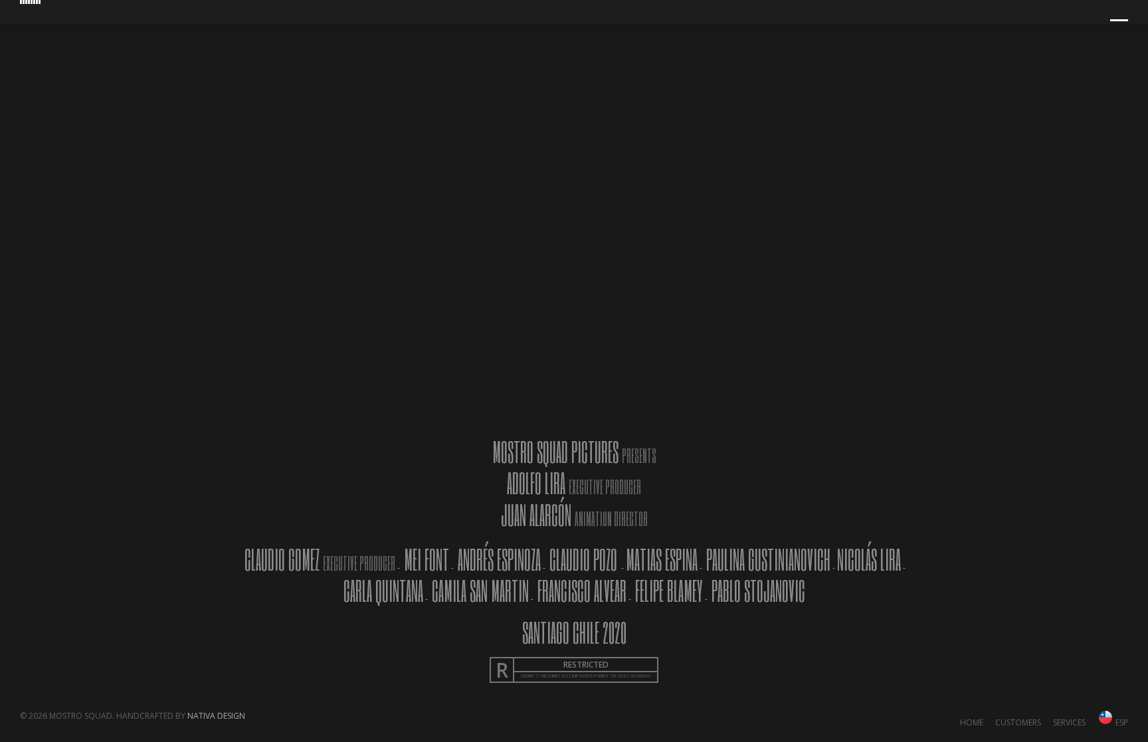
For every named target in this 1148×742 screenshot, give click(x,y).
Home (971, 722)
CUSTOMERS (1018, 722)
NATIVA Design (216, 715)
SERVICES (1069, 722)
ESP (1120, 722)
